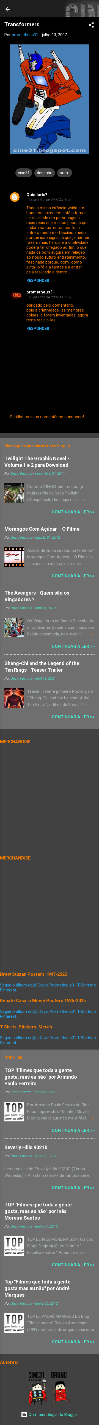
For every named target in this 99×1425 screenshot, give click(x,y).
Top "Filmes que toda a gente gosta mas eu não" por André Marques (37, 1288)
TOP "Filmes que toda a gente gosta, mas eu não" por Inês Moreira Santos (38, 1211)
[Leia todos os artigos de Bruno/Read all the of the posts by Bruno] (61, 1404)
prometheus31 (40, 292)
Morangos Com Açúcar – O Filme (41, 529)
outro (65, 172)
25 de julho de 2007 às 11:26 (50, 297)
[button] (91, 26)
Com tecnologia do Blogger (53, 1414)
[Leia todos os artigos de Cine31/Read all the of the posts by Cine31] (38, 1404)
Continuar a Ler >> (73, 512)
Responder (37, 280)
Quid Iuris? (36, 194)
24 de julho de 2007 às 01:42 (50, 200)
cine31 (24, 172)
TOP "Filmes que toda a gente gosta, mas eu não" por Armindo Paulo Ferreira (40, 1076)
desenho (45, 172)
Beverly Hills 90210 (25, 1147)
